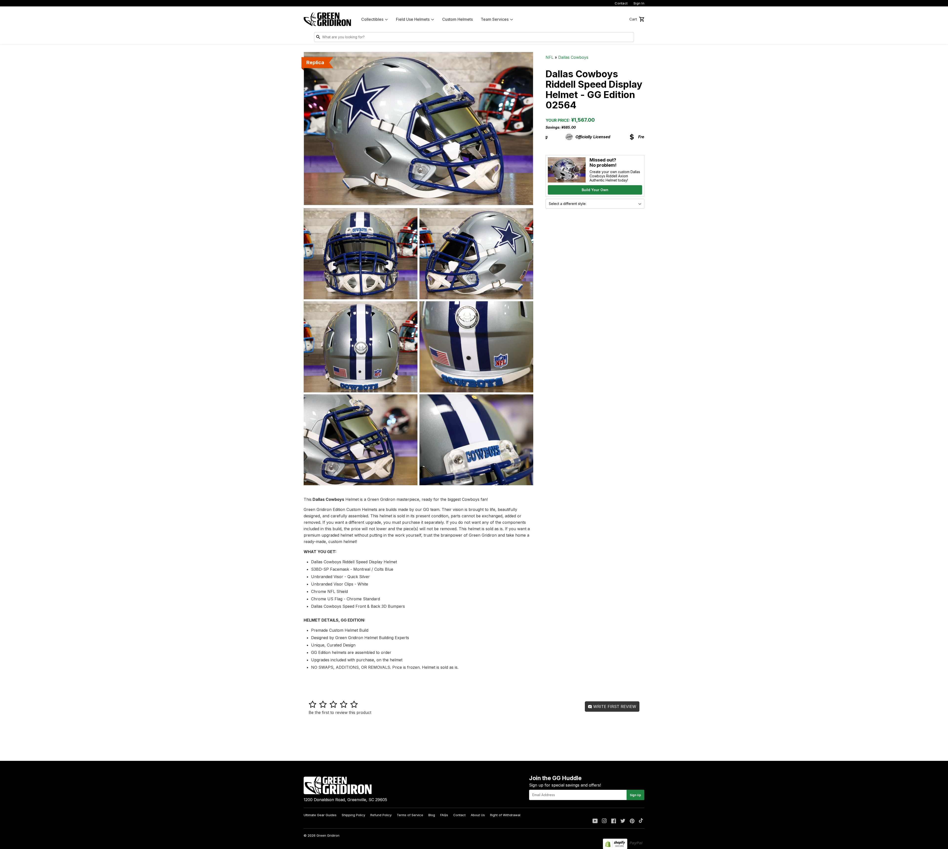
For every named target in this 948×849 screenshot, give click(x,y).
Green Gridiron (327, 835)
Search (629, 38)
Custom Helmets (457, 19)
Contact (621, 3)
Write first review (614, 706)
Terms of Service (410, 815)
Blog (431, 815)
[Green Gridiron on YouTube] (595, 821)
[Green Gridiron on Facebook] (613, 821)
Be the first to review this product (340, 712)
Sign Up (635, 795)
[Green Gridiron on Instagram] (604, 821)
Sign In (638, 3)
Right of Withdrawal (505, 815)
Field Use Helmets (413, 19)
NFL (549, 57)
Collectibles (372, 19)
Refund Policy (381, 815)
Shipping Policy (353, 815)
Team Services (495, 19)
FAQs (444, 815)
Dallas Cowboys (573, 57)
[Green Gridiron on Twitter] (622, 821)
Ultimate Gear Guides (320, 815)
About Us (478, 815)
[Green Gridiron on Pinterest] (632, 821)
